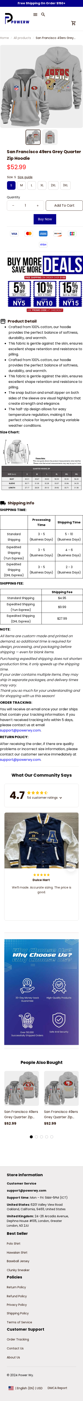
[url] (26, 1190)
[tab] (31, 1137)
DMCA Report (57, 1388)
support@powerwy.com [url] (20, 730)
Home (4, 38)
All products (22, 38)
